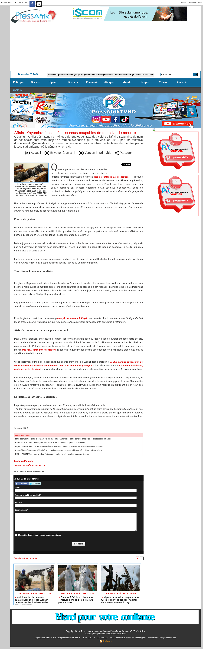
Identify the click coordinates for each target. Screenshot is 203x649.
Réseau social (6, 2)
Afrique (109, 82)
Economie (92, 82)
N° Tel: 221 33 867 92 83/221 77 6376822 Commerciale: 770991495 (108, 638)
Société (35, 82)
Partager (125, 152)
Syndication (107, 641)
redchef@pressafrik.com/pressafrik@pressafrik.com (155, 638)
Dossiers (73, 82)
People (145, 82)
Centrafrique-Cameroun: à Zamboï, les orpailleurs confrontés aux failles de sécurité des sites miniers (58, 450)
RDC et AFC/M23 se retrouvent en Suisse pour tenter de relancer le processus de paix (52, 454)
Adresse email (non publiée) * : (28, 495)
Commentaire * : (22, 510)
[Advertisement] (105, 47)
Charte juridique (92, 633)
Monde (126, 82)
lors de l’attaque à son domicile (111, 177)
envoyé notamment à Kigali (72, 318)
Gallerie (182, 82)
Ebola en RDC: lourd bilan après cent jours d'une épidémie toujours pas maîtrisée (50, 443)
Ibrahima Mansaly (23, 461)
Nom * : (18, 488)
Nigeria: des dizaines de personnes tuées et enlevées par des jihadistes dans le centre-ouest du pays (59, 446)
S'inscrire (183, 2)
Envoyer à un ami (62, 152)
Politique (18, 82)
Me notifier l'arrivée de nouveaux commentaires (39, 535)
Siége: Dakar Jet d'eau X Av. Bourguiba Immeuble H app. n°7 (58, 638)
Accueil (35, 152)
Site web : (19, 502)
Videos (163, 82)
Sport (52, 82)
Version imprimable (97, 152)
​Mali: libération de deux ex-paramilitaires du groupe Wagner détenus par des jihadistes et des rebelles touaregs (70, 75)
